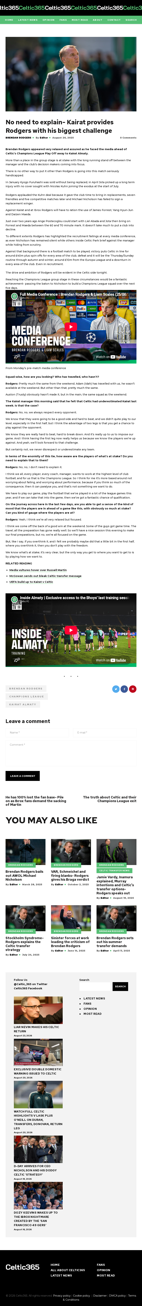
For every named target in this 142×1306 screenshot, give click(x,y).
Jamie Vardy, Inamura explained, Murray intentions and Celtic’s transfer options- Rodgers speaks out (115, 885)
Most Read (93, 1014)
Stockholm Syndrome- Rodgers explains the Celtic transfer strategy (25, 944)
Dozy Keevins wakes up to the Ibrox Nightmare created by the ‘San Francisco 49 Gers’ (36, 1219)
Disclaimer (100, 1295)
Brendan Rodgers (18, 137)
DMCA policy (117, 1295)
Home (55, 1265)
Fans (88, 1004)
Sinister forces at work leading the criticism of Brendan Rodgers (70, 942)
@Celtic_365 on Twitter (30, 984)
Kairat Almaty (22, 704)
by (42, 137)
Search (84, 980)
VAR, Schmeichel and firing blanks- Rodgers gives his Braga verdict (70, 876)
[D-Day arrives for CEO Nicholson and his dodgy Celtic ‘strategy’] (38, 1150)
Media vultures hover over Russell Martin (38, 570)
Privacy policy (62, 1295)
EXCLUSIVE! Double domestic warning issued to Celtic (38, 1071)
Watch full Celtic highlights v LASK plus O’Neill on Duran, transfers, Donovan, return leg (38, 1120)
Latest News (94, 998)
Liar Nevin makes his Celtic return (36, 1029)
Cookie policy (82, 1295)
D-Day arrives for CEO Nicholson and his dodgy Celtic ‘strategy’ (35, 1170)
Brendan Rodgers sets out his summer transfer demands (115, 942)
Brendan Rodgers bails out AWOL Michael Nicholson (24, 876)
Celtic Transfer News (114, 870)
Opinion (90, 1009)
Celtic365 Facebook (28, 988)
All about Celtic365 (68, 1270)
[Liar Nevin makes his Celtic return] (38, 1011)
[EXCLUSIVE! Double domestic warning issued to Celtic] (38, 1053)
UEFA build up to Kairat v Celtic (31, 582)
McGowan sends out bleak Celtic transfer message (45, 576)
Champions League (26, 696)
